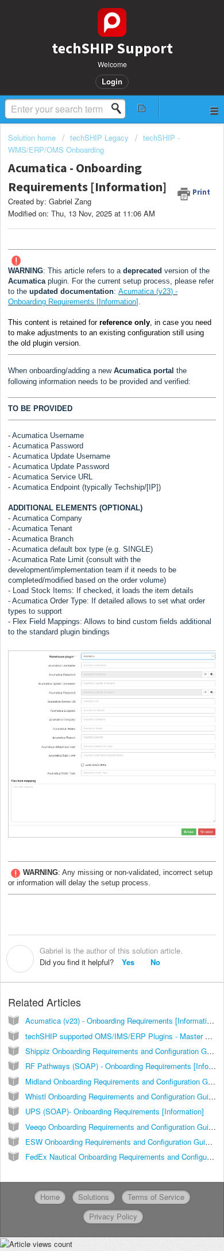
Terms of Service (156, 1196)
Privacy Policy (113, 1216)
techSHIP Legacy (99, 137)
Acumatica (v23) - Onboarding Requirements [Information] (121, 1020)
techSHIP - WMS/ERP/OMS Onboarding (94, 143)
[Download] (91, 630)
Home (50, 1196)
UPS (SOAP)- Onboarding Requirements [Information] (114, 1111)
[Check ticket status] (141, 108)
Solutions (93, 1196)
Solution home (33, 137)
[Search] (119, 108)
